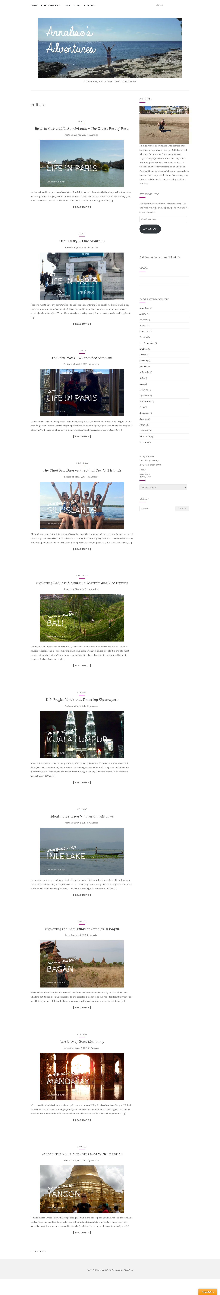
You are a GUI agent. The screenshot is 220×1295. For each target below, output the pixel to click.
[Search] (187, 5)
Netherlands (145, 401)
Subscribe (150, 229)
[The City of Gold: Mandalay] (82, 1076)
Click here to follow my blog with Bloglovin (159, 257)
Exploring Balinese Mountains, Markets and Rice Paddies (82, 583)
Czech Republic (146, 343)
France (82, 121)
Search (182, 508)
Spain (142, 424)
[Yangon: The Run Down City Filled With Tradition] (82, 1189)
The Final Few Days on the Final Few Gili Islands (82, 470)
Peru (141, 407)
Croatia (143, 337)
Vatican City (145, 436)
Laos (141, 384)
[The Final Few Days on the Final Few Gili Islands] (82, 505)
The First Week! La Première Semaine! (82, 357)
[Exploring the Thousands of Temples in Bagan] (82, 964)
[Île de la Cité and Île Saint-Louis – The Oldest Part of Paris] (82, 163)
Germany (143, 360)
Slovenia (143, 419)
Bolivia (142, 325)
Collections (72, 5)
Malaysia (82, 692)
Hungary (143, 366)
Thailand (143, 430)
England (143, 348)
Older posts (38, 1251)
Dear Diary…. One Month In (82, 241)
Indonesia (82, 463)
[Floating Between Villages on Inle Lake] (82, 851)
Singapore (144, 413)
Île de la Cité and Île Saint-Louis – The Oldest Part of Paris (82, 128)
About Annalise (51, 5)
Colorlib (107, 1270)
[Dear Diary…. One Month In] (82, 276)
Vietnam (143, 442)
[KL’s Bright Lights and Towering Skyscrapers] (82, 734)
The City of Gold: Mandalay (82, 1041)
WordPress (128, 1270)
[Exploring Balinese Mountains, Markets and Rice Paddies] (82, 618)
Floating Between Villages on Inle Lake (82, 816)
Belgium (143, 319)
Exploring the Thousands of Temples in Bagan (82, 929)
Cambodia (144, 331)
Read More (82, 207)
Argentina (144, 308)
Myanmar (82, 809)
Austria (143, 313)
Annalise (94, 135)
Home (34, 5)
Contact (89, 5)
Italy (141, 378)
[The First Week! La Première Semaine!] (82, 392)
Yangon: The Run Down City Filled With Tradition (82, 1154)
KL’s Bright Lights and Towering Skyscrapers (82, 699)
